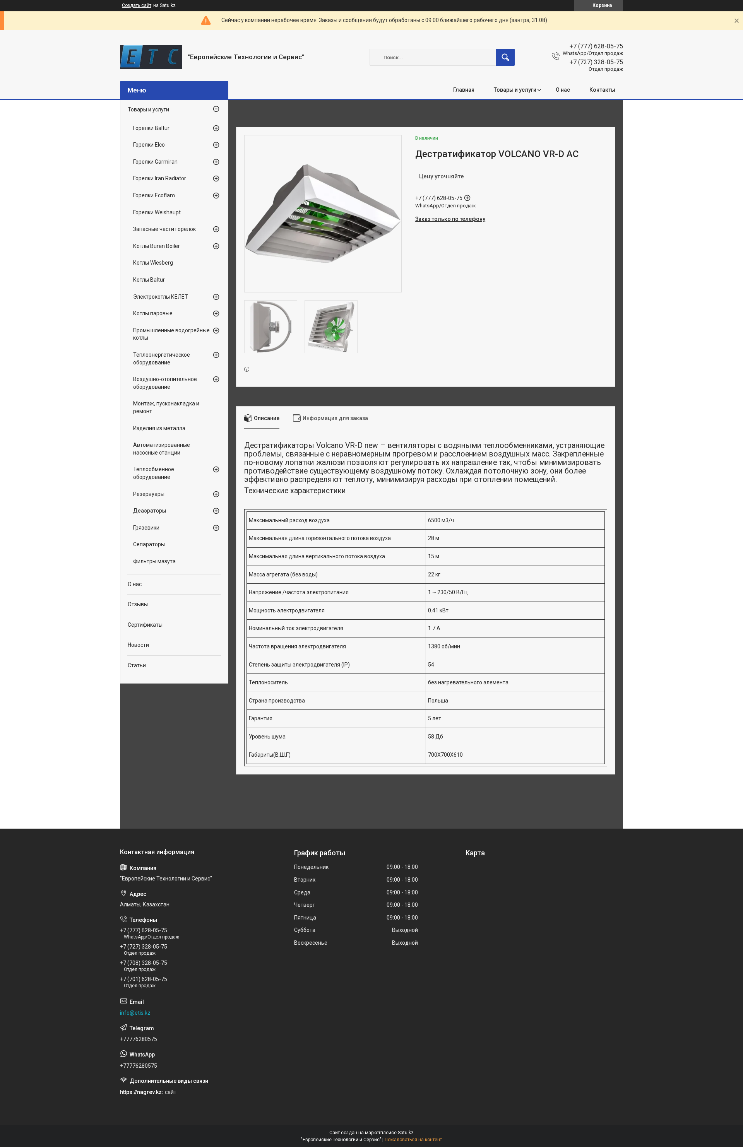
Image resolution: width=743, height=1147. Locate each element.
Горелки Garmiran (155, 162)
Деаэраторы (149, 511)
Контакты (602, 90)
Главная (463, 90)
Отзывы (138, 604)
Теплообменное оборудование (153, 473)
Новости (138, 645)
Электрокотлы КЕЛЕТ (160, 297)
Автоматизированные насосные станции (161, 449)
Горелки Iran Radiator (159, 178)
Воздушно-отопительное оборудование (165, 383)
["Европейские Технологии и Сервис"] (151, 57)
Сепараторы (149, 544)
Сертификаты (145, 625)
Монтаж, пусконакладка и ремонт (166, 407)
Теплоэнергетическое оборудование (161, 359)
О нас (563, 90)
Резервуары (148, 494)
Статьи (137, 665)
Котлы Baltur (149, 280)
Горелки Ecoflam (154, 195)
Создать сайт (136, 5)
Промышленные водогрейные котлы (171, 334)
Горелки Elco (149, 145)
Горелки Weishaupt (157, 212)
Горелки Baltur (151, 128)
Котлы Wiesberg (153, 263)
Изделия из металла (159, 428)
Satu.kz (406, 1132)
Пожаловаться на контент (413, 1139)
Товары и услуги (515, 90)
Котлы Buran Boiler (156, 246)
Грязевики (146, 528)
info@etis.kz (135, 1013)
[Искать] (505, 57)
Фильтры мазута (154, 561)
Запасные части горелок (164, 229)
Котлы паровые (153, 313)
